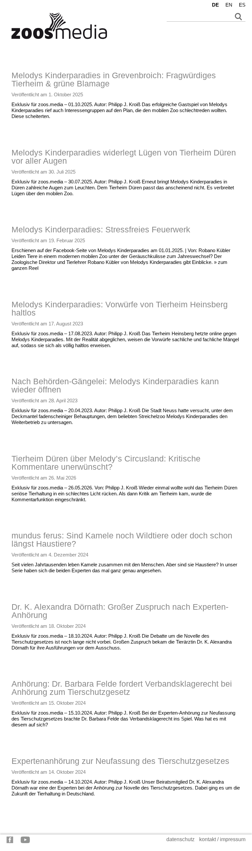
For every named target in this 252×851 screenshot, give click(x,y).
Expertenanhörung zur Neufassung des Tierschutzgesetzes (120, 761)
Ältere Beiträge (22, 821)
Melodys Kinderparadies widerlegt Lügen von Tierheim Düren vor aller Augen (123, 156)
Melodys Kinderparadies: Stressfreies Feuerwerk (100, 229)
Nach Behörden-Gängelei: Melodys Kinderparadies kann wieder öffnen (115, 385)
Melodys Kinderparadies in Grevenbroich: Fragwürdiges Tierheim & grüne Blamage (113, 79)
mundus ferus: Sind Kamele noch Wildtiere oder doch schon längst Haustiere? (121, 539)
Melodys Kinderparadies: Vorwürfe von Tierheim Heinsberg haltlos (119, 308)
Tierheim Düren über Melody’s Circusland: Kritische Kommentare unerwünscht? (105, 462)
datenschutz (180, 839)
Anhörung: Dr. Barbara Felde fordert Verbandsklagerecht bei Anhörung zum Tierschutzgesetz (121, 688)
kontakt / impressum (222, 839)
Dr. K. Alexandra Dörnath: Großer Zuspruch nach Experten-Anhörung (119, 611)
